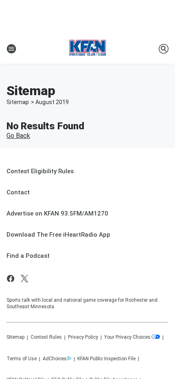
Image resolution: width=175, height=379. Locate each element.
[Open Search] (163, 49)
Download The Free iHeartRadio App (58, 234)
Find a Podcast (28, 255)
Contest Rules (46, 337)
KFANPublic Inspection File (106, 359)
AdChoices (55, 359)
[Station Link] (87, 49)
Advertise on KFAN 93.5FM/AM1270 (57, 213)
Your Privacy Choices (127, 337)
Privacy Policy (83, 337)
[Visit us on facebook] (10, 278)
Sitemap (18, 102)
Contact (18, 192)
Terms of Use (22, 359)
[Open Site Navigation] (11, 49)
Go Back (18, 135)
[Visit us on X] (24, 278)
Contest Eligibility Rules (40, 171)
